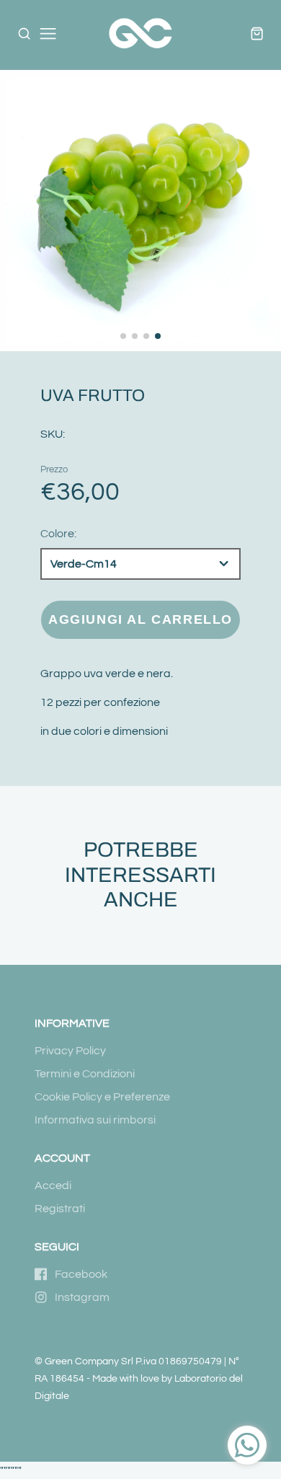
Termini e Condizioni (85, 1074)
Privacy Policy (70, 1050)
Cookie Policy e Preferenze (102, 1097)
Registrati (60, 1208)
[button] (123, 336)
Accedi (53, 1185)
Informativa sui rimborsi (95, 1120)
